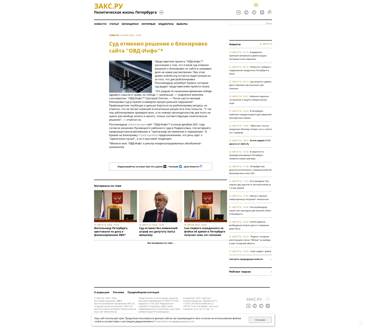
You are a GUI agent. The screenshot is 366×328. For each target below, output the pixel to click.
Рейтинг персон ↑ (250, 271)
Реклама (118, 292)
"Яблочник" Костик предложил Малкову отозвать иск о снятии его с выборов (250, 129)
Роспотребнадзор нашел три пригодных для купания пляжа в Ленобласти (250, 210)
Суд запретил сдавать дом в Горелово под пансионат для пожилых (250, 85)
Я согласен (260, 320)
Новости (100, 24)
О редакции (101, 292)
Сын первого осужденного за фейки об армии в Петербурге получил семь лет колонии (204, 231)
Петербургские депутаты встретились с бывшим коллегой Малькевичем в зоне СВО (250, 170)
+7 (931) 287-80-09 (192, 303)
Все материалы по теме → (161, 243)
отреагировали (148, 135)
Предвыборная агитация (143, 292)
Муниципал (130, 24)
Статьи (114, 24)
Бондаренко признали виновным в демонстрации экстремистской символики (247, 55)
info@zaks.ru (207, 303)
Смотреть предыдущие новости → (250, 259)
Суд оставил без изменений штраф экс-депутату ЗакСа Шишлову (158, 231)
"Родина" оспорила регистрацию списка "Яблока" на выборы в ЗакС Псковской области (250, 240)
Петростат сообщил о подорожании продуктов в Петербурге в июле (250, 70)
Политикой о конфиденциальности (174, 321)
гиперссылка (126, 309)
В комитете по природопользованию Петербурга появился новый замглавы (246, 155)
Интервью (149, 24)
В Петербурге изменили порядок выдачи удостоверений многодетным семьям (250, 114)
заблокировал (137, 124)
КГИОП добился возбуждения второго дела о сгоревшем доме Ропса (249, 225)
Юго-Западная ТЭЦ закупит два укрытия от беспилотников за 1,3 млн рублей (250, 184)
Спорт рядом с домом (260, 251)
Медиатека (166, 24)
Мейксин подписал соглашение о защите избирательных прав (249, 100)
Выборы (182, 24)
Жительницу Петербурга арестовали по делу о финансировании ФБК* (111, 231)
